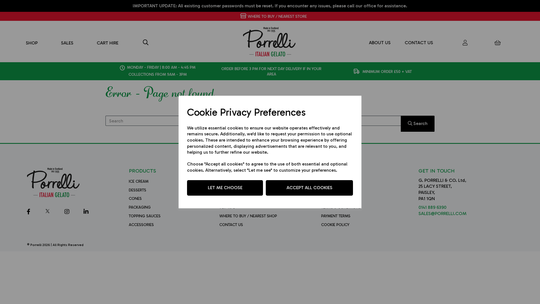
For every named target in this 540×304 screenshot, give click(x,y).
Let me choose (225, 187)
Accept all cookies (309, 187)
